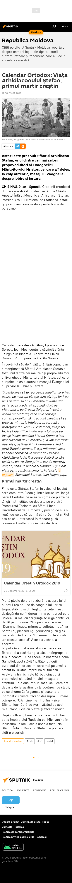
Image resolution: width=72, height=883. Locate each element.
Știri (39, 741)
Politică (7, 790)
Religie (30, 741)
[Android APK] (13, 847)
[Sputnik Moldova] (11, 27)
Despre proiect (10, 821)
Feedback (41, 836)
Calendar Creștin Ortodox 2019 (32, 583)
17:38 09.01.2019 (11, 93)
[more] (66, 590)
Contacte (7, 826)
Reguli (45, 821)
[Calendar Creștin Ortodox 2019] (36, 554)
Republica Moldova (13, 741)
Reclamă (19, 826)
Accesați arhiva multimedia (51, 139)
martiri (49, 741)
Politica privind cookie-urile (18, 836)
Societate (22, 790)
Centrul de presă (30, 821)
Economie (39, 790)
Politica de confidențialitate (18, 831)
